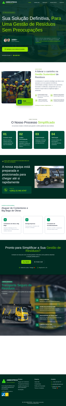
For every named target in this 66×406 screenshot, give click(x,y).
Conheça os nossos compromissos (43, 105)
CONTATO (62, 2)
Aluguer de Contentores (23, 381)
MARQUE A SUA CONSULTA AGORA (16, 49)
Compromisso (38, 383)
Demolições (21, 389)
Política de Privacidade (40, 386)
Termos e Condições (39, 388)
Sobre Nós (37, 381)
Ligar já (27, 261)
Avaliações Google (6, 55)
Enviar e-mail (39, 261)
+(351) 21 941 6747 (17, 191)
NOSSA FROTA (53, 2)
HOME (29, 2)
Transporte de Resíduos (23, 383)
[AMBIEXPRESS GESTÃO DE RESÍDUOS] (4, 381)
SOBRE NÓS (36, 2)
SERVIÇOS (45, 2)
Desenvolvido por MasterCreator (33, 403)
